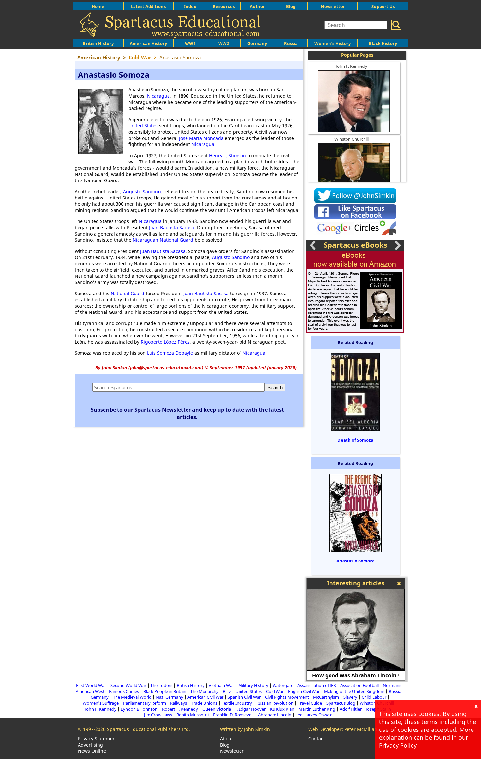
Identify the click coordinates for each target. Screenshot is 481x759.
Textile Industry (237, 703)
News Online (92, 751)
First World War (91, 685)
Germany (257, 43)
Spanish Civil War (244, 697)
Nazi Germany (169, 697)
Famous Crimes (124, 691)
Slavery (350, 697)
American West (90, 691)
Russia (291, 43)
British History (191, 685)
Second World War (128, 685)
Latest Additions (148, 6)
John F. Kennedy (351, 66)
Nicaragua (158, 96)
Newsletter (333, 6)
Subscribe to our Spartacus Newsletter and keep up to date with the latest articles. (187, 413)
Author (257, 6)
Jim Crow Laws (158, 715)
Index (190, 6)
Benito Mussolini (192, 715)
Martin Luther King (316, 709)
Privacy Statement (97, 738)
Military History (253, 685)
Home (98, 6)
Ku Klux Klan (282, 709)
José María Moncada (201, 138)
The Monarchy (204, 691)
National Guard (127, 293)
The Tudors (161, 685)
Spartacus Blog (340, 703)
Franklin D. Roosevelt (233, 715)
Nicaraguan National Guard (163, 240)
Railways (178, 703)
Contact (316, 738)
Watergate (283, 685)
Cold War (275, 691)
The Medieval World (132, 697)
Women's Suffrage (101, 703)
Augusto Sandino (142, 191)
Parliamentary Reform (144, 703)
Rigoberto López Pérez (165, 342)
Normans (392, 685)
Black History (383, 43)
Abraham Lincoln (274, 715)
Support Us (383, 6)
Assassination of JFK (316, 685)
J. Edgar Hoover (250, 709)
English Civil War (304, 691)
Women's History (332, 43)
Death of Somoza (355, 440)
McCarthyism (326, 697)
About (226, 738)
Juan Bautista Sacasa (171, 227)
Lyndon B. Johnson (139, 709)
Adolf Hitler (351, 709)
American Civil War (205, 697)
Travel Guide (310, 703)
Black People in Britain (164, 691)
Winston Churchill (351, 139)
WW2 (223, 43)
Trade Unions (204, 703)
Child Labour (374, 697)
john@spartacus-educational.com (166, 367)
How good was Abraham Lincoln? (356, 675)
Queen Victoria (216, 709)
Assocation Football (359, 685)
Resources (224, 6)
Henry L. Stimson (227, 155)
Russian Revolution (275, 703)
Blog (290, 6)
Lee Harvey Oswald (314, 715)
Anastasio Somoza (355, 561)
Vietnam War (221, 685)
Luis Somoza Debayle (170, 353)
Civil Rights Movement (287, 697)
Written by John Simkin (245, 729)
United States (143, 126)
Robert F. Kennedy (180, 709)
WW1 (190, 43)
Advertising (90, 745)
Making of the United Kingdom (354, 691)
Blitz (227, 691)
